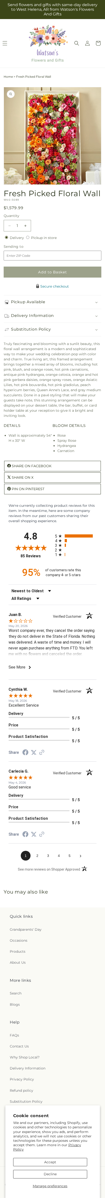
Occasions (18, 940)
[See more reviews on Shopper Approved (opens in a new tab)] (41, 753)
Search (15, 993)
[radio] (75, 536)
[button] (76, 43)
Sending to (21, 246)
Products (17, 951)
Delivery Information (27, 1068)
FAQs (14, 1035)
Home (8, 76)
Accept (50, 1162)
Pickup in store (44, 238)
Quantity (11, 216)
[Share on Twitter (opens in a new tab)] (34, 752)
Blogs (15, 1004)
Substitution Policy (26, 1101)
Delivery (17, 238)
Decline (50, 1174)
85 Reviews (36, 556)
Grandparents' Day (26, 929)
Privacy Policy (22, 1079)
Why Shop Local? (25, 1057)
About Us (18, 962)
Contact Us (19, 1046)
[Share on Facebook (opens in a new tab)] (25, 753)
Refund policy (21, 1090)
